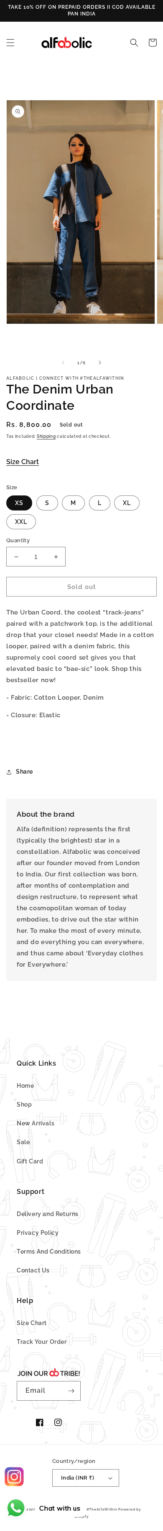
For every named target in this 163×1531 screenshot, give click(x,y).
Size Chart (22, 462)
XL (127, 503)
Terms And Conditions (49, 1251)
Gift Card (30, 1161)
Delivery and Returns (48, 1214)
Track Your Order (42, 1341)
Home (25, 1085)
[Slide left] (63, 362)
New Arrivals (35, 1123)
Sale (23, 1142)
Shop (24, 1104)
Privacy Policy (38, 1232)
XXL (21, 521)
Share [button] (24, 771)
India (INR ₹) (77, 1478)
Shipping (46, 436)
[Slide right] (100, 362)
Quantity (18, 540)
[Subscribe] (71, 1391)
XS (19, 503)
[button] (10, 42)
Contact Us (33, 1270)
